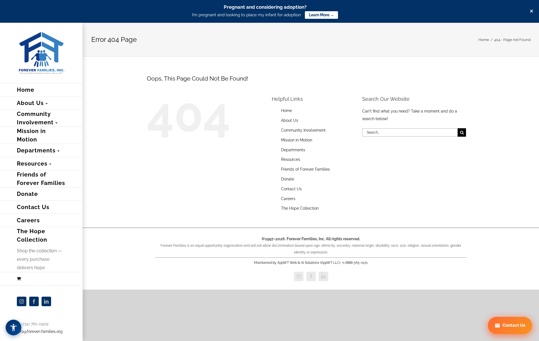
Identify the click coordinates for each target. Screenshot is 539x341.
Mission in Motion (296, 140)
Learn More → (321, 15)
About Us (289, 120)
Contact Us (291, 189)
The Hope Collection (300, 208)
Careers (288, 198)
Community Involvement (303, 130)
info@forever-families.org (40, 331)
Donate (287, 179)
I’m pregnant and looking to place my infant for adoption (246, 14)
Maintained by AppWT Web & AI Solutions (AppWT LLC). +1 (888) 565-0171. (311, 263)
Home (286, 110)
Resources (290, 159)
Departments (293, 150)
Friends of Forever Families (305, 169)
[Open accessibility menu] (13, 327)
